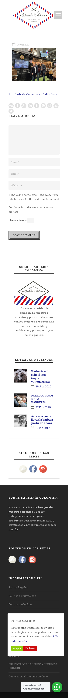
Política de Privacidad (22, 596)
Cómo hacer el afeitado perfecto (28, 676)
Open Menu (58, 15)
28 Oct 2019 (23, 44)
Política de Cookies (20, 604)
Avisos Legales (18, 587)
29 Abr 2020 (43, 386)
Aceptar (17, 648)
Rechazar (30, 648)
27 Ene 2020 (43, 407)
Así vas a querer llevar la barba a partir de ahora (42, 420)
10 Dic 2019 (43, 428)
